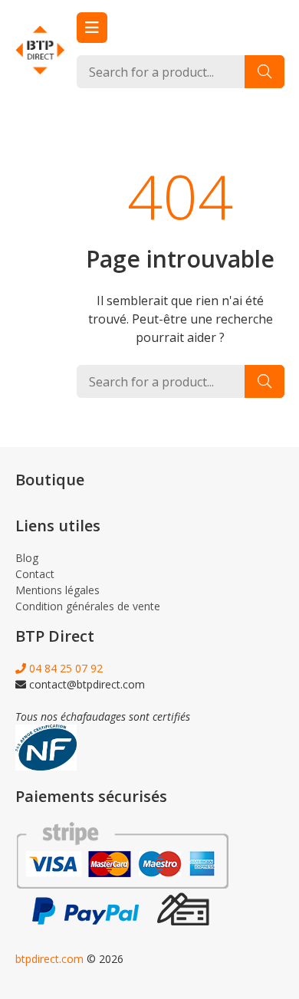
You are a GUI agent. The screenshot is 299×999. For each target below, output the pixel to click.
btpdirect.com (49, 958)
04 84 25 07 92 (64, 668)
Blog (26, 557)
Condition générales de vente (87, 606)
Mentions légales (57, 590)
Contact (34, 574)
